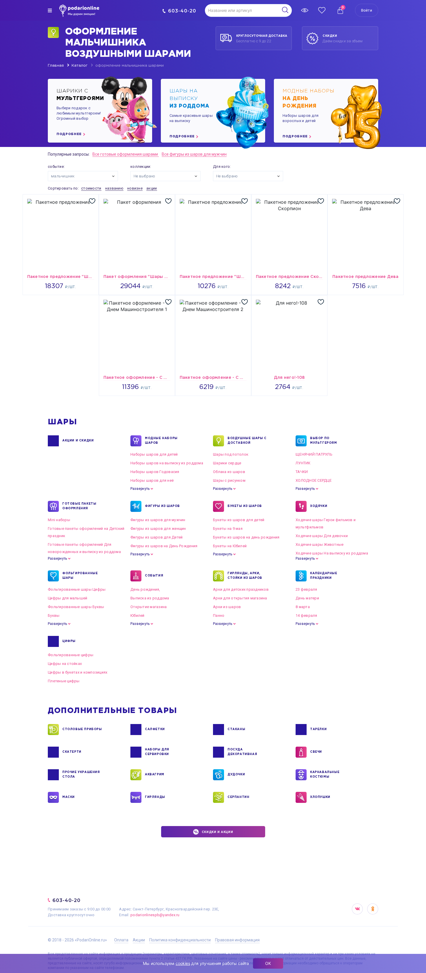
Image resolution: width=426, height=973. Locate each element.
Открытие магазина (148, 607)
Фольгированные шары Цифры (77, 589)
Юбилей (137, 615)
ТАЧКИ (302, 472)
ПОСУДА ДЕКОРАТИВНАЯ (242, 752)
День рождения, (145, 589)
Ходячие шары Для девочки (322, 536)
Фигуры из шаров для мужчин (157, 520)
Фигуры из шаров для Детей (156, 537)
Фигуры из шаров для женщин (158, 528)
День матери (307, 598)
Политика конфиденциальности (180, 940)
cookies (183, 963)
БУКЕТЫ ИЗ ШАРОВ (244, 506)
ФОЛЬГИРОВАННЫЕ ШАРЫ (80, 575)
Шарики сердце (227, 463)
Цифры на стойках (65, 663)
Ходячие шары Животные (319, 544)
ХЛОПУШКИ (320, 797)
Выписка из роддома (149, 598)
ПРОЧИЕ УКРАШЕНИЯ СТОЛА (81, 774)
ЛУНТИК (303, 463)
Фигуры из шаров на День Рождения (163, 546)
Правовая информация (237, 940)
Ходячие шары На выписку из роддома (332, 553)
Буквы (53, 615)
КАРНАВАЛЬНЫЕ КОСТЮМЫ (324, 774)
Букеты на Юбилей (230, 546)
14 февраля (306, 615)
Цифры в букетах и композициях (78, 672)
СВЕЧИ (316, 752)
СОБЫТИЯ (154, 575)
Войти (366, 10)
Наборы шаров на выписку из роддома (166, 463)
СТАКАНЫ (236, 729)
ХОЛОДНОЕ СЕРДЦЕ (314, 480)
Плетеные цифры (64, 681)
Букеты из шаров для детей (239, 520)
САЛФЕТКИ (155, 729)
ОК (268, 963)
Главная (56, 65)
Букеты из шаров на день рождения (246, 537)
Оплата (121, 940)
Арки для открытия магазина (240, 598)
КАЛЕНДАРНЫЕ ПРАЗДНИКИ (323, 575)
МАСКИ (68, 797)
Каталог (80, 65)
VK (357, 908)
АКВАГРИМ (154, 774)
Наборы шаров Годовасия (154, 472)
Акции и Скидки (78, 440)
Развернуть (140, 489)
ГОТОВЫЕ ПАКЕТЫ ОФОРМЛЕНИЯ (79, 506)
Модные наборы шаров (161, 440)
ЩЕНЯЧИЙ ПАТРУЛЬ (314, 454)
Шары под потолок (230, 454)
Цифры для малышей (67, 598)
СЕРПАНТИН (238, 797)
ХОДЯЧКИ (318, 506)
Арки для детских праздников (241, 589)
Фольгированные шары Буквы (76, 607)
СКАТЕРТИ (71, 752)
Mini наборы (59, 520)
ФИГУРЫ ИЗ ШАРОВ (162, 506)
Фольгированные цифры (70, 655)
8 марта (303, 607)
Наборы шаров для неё (152, 480)
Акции (139, 940)
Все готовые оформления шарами (125, 154)
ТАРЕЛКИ (318, 729)
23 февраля (306, 589)
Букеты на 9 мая (228, 528)
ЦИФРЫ (69, 641)
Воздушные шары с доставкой (247, 440)
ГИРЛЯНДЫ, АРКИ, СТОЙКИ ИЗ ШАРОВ (244, 575)
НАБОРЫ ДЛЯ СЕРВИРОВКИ (157, 752)
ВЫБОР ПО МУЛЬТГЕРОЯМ (323, 440)
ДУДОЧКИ (236, 774)
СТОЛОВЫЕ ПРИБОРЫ (82, 729)
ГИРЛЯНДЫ (155, 797)
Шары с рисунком (229, 480)
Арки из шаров (227, 607)
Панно (218, 615)
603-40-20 (182, 11)
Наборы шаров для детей (154, 454)
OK (372, 908)
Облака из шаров (229, 472)
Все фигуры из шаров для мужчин (194, 154)
